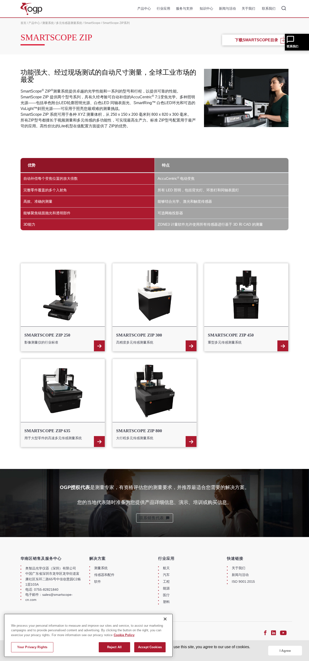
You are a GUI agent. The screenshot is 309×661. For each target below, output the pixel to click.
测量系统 (48, 23)
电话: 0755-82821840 (41, 589)
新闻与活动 (227, 8)
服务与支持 (185, 8)
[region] (88, 635)
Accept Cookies (150, 647)
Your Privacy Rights (32, 647)
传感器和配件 (104, 575)
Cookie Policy (124, 635)
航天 (166, 568)
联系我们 (292, 46)
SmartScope (92, 23)
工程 (166, 581)
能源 (166, 588)
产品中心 (144, 8)
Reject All (114, 647)
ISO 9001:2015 (243, 581)
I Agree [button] (285, 651)
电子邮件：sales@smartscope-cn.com (49, 597)
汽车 (166, 575)
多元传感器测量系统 (69, 23)
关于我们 (249, 8)
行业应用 (163, 8)
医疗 (166, 595)
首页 (23, 23)
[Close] (165, 619)
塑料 (166, 602)
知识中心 (206, 8)
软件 (97, 581)
